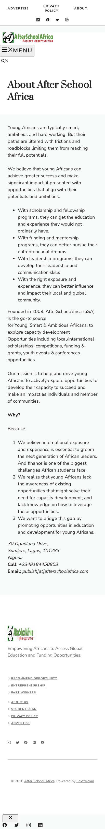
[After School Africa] (28, 41)
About (80, 8)
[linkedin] (38, 19)
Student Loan (23, 709)
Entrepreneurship (28, 685)
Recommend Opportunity (34, 678)
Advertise (18, 8)
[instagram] (67, 19)
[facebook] (47, 19)
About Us (19, 702)
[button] (5, 61)
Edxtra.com (85, 781)
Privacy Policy (51, 8)
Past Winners (23, 692)
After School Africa (39, 781)
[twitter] (57, 19)
